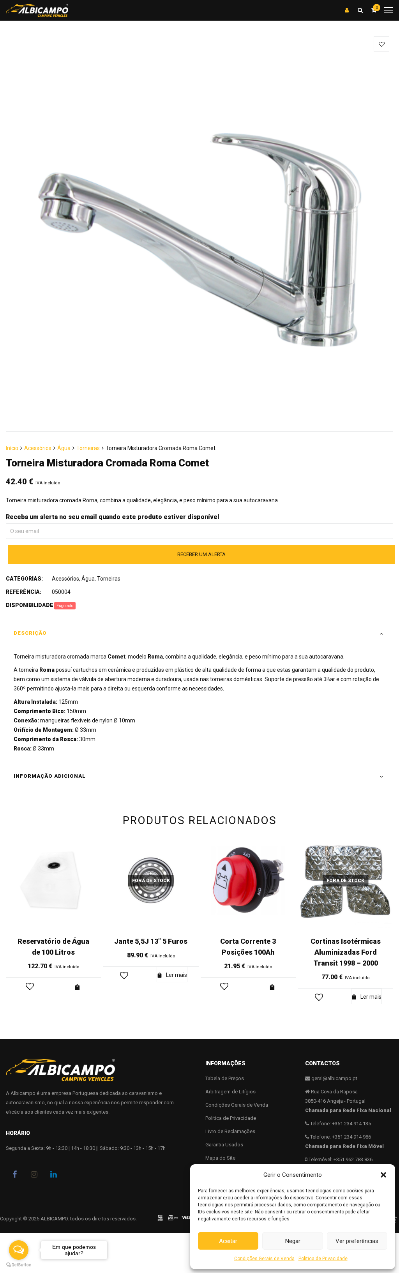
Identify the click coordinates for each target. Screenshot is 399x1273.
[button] (383, 1175)
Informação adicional (50, 776)
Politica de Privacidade (323, 1258)
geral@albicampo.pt (334, 1078)
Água (64, 448)
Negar (292, 1241)
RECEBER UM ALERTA (201, 554)
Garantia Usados (224, 1145)
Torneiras (88, 448)
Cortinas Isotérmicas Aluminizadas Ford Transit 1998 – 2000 (346, 952)
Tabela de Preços (224, 1078)
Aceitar (228, 1241)
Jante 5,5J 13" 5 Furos (150, 941)
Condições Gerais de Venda (264, 1258)
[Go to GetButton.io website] (18, 1265)
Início (12, 448)
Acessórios (37, 448)
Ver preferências (356, 1241)
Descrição (30, 633)
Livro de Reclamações (230, 1131)
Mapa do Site (220, 1158)
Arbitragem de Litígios (230, 1092)
